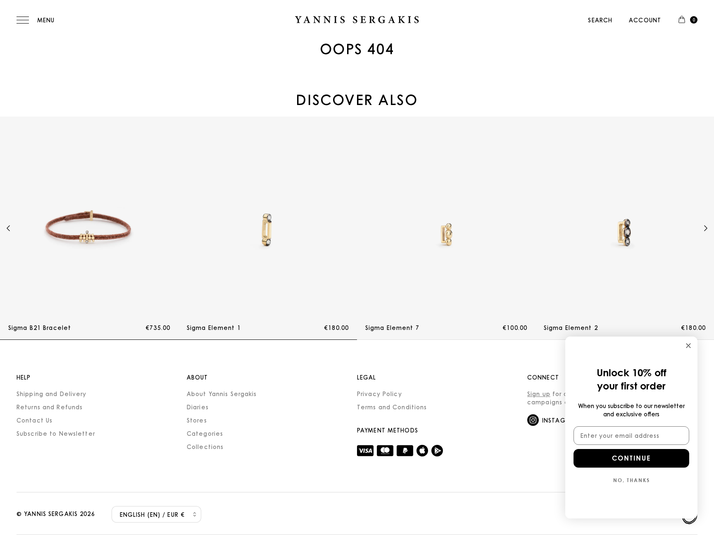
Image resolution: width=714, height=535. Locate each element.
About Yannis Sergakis (222, 393)
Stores (197, 420)
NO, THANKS (631, 480)
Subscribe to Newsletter (56, 433)
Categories (205, 433)
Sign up (538, 393)
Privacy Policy (379, 393)
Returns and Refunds (50, 407)
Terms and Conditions (392, 407)
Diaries (198, 407)
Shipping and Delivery (52, 393)
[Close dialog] (688, 346)
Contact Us (34, 420)
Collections (205, 446)
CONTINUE (631, 458)
